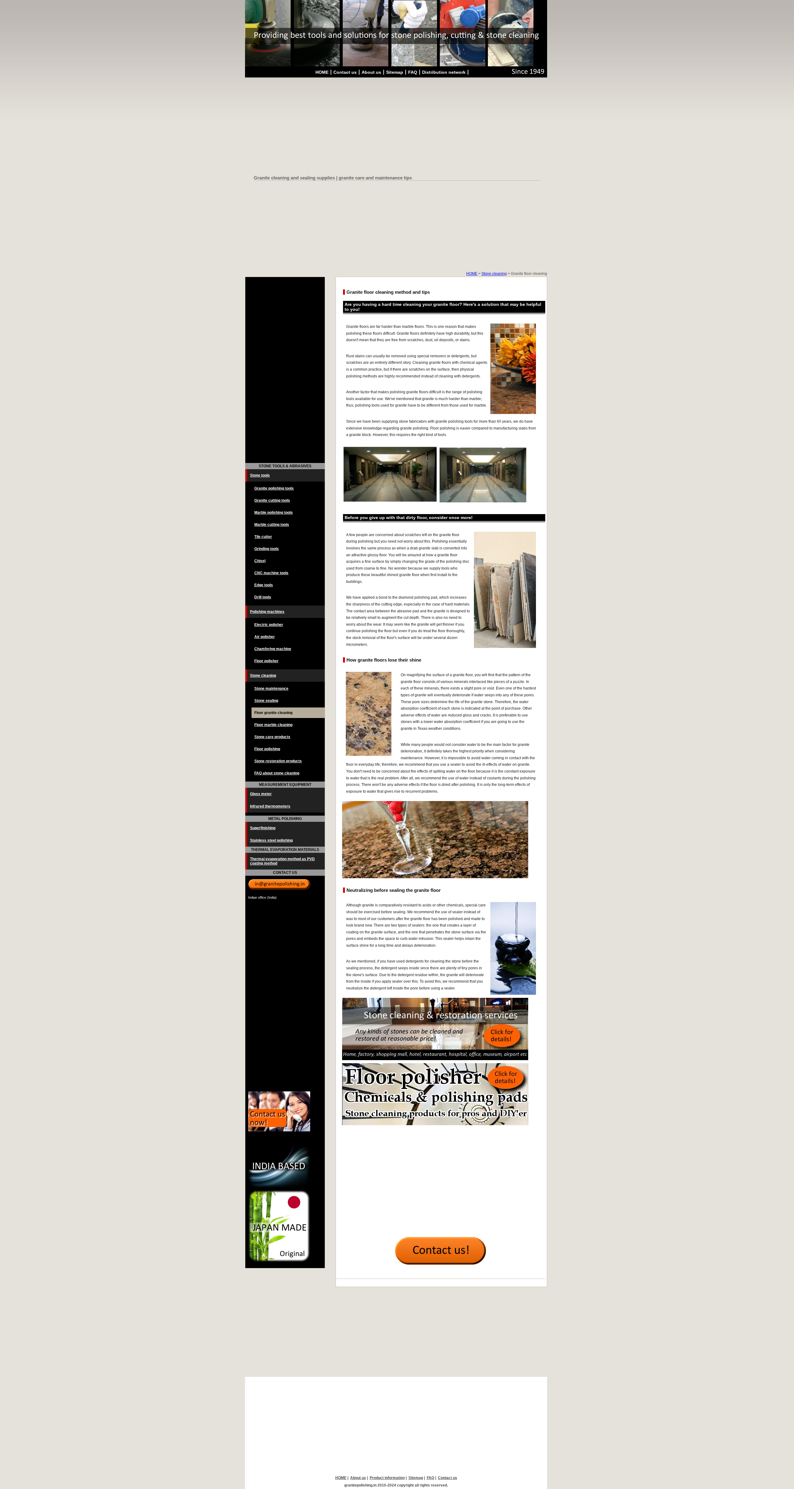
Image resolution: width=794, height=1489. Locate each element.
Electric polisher (268, 625)
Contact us (345, 72)
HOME (321, 72)
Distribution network (444, 72)
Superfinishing (262, 828)
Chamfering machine (272, 649)
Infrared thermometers (270, 806)
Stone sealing (266, 700)
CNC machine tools (271, 573)
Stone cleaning (494, 273)
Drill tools (262, 597)
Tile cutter (263, 537)
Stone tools (260, 475)
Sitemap (394, 72)
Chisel (259, 561)
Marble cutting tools (271, 524)
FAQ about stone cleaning (276, 773)
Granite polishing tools (274, 488)
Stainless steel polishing (271, 840)
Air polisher (264, 637)
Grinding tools (266, 549)
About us (371, 72)
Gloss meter (261, 794)
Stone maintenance (271, 688)
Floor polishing (267, 749)
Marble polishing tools (273, 512)
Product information (387, 1478)
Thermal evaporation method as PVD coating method (282, 861)
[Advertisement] (397, 127)
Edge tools (263, 585)
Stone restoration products (278, 761)
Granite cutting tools (272, 500)
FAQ (412, 72)
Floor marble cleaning (273, 725)
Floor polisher (266, 661)
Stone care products (272, 737)
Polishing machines (267, 612)
